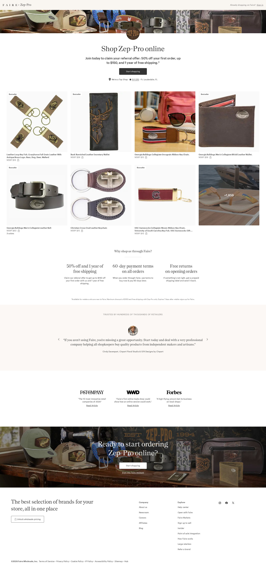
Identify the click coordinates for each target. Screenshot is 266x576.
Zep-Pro (150, 299)
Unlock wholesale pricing (29, 519)
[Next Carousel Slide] (207, 339)
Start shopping (133, 71)
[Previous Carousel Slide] (58, 339)
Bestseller (13, 94)
